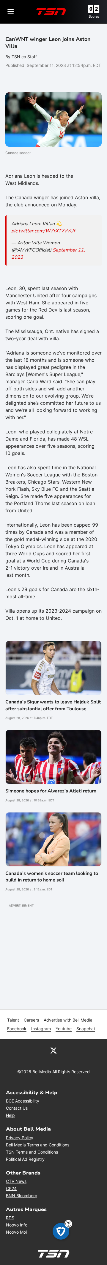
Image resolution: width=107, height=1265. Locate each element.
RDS (10, 1217)
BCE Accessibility (22, 1100)
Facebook (16, 1028)
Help (10, 1115)
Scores (94, 16)
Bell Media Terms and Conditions (37, 1144)
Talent (13, 1019)
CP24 (11, 1188)
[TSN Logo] (51, 12)
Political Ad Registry (25, 1159)
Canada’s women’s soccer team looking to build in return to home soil (51, 876)
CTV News (16, 1181)
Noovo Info (16, 1224)
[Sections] (11, 12)
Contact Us (17, 1108)
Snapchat (85, 1028)
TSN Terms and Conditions (32, 1151)
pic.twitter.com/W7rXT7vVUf (43, 231)
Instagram (41, 1028)
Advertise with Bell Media (68, 1019)
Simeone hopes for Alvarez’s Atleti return (50, 791)
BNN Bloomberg (21, 1195)
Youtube (64, 1028)
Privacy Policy (19, 1137)
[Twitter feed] (53, 1050)
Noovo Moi (16, 1232)
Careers (31, 1019)
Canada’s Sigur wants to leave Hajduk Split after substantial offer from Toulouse (53, 705)
